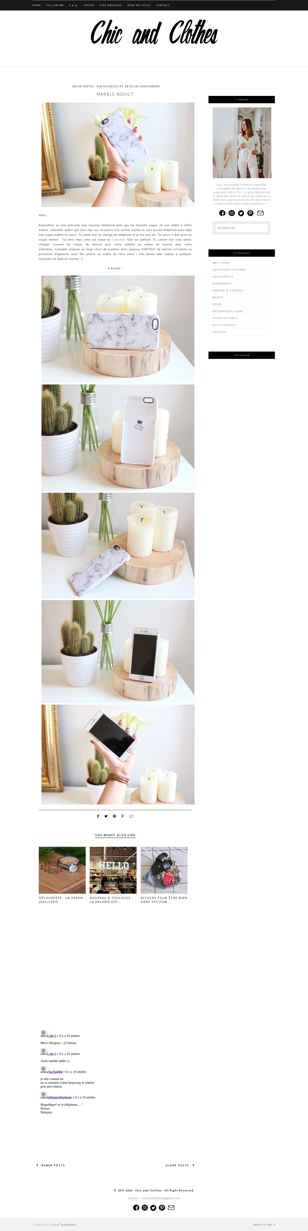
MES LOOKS (221, 263)
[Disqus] (115, 972)
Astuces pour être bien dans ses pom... (164, 900)
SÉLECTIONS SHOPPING (229, 270)
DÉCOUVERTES (83, 86)
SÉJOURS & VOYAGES (228, 290)
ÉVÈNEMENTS (222, 283)
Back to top (263, 1224)
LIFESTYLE (220, 332)
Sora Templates (63, 1224)
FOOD (217, 304)
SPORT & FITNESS (225, 318)
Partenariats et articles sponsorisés (128, 86)
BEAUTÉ (218, 297)
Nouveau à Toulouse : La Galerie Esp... (111, 900)
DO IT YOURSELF (224, 325)
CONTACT (163, 5)
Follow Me (55, 5)
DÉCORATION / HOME (228, 311)
